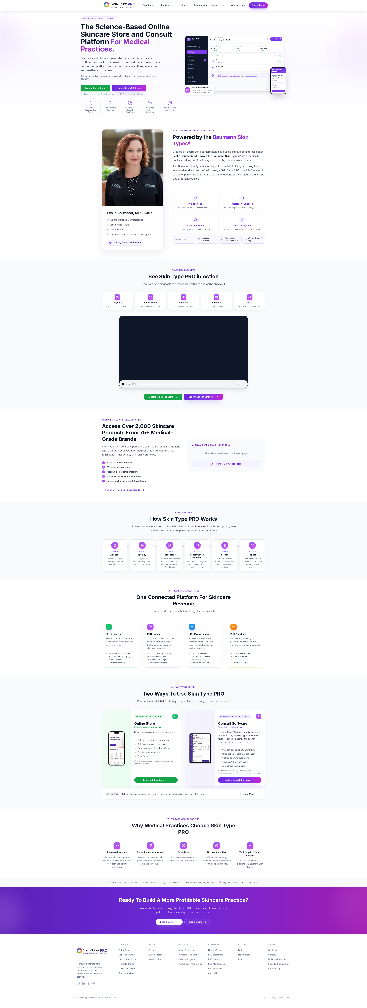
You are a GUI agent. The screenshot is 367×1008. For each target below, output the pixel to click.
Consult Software (127, 954)
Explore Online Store (95, 88)
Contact (272, 954)
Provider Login (238, 5)
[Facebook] (88, 983)
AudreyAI (212, 973)
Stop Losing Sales (127, 973)
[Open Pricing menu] (188, 5)
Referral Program (186, 959)
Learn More (248, 794)
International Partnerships (190, 964)
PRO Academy (215, 968)
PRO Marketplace (216, 964)
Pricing (182, 5)
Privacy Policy (270, 998)
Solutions (148, 5)
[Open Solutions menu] (155, 5)
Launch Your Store (127, 959)
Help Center (244, 954)
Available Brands (126, 964)
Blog (240, 959)
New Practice (155, 959)
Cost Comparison (127, 968)
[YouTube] (93, 983)
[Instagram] (78, 983)
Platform (165, 5)
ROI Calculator (155, 954)
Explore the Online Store (161, 397)
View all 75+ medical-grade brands (122, 490)
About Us (216, 5)
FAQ (240, 950)
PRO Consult (214, 959)
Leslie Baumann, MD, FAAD (190, 156)
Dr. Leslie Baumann (277, 959)
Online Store (124, 950)
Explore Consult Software (129, 88)
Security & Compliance (279, 964)
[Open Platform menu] (172, 5)
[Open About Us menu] (224, 5)
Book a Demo (258, 5)
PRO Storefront (215, 954)
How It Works (214, 950)
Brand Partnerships (187, 950)
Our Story (272, 950)
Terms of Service (286, 998)
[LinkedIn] (83, 983)
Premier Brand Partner (188, 954)
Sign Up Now (195, 922)
